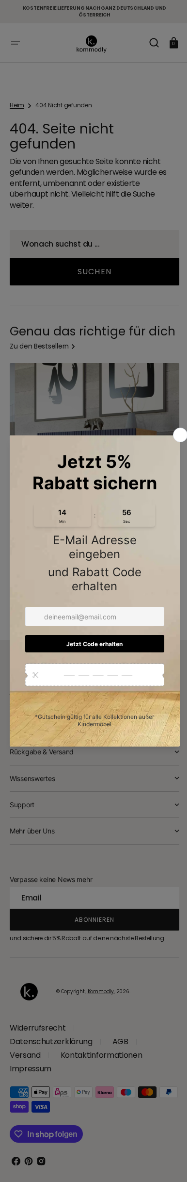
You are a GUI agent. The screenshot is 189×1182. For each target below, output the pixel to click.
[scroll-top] (161, 1161)
